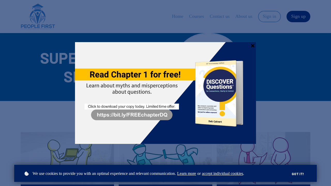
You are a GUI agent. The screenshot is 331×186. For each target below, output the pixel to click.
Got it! (298, 174)
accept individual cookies (222, 173)
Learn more (186, 173)
